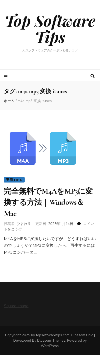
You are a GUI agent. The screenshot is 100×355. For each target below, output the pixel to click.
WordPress (50, 345)
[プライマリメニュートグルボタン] (6, 75)
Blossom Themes (51, 340)
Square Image (16, 306)
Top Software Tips (50, 28)
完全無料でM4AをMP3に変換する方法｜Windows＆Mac (48, 202)
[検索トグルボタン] (93, 76)
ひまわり (23, 223)
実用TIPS (14, 180)
